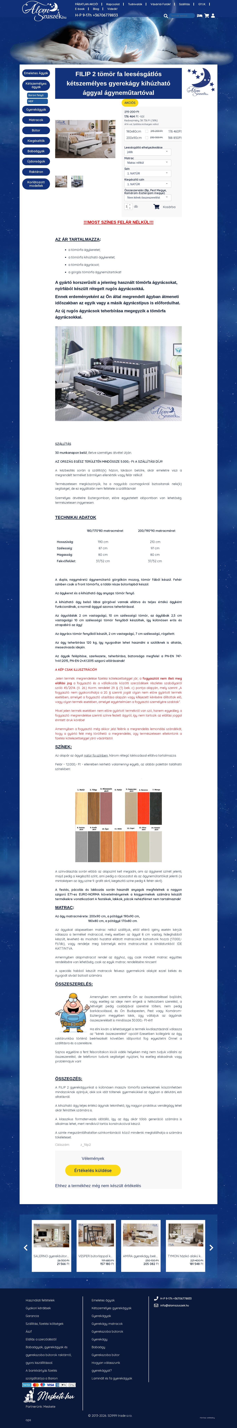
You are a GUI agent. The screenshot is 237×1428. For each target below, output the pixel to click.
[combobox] (147, 152)
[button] (129, 205)
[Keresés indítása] (166, 16)
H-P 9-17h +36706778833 (96, 15)
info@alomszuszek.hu (174, 1305)
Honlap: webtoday (207, 1418)
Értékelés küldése (93, 1170)
